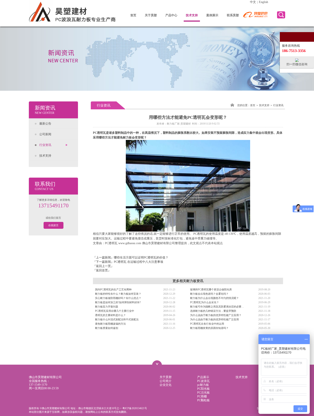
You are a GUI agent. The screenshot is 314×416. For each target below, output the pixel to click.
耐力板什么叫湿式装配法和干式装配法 (117, 319)
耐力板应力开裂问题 (106, 306)
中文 (253, 2)
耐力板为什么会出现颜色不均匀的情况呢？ (214, 298)
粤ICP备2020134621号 (134, 408)
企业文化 (166, 384)
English (263, 2)
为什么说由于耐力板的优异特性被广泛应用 (214, 319)
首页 (133, 15)
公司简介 (166, 381)
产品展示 (203, 377)
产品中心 (171, 15)
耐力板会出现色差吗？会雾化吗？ (209, 293)
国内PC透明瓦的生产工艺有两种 (113, 289)
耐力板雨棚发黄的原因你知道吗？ (209, 328)
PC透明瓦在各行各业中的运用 (207, 323)
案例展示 (212, 15)
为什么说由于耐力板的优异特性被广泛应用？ (215, 315)
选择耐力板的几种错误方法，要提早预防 (213, 310)
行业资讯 (45, 145)
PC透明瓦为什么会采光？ (204, 302)
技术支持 (192, 15)
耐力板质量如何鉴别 (106, 328)
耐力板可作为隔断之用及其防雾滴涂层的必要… (217, 306)
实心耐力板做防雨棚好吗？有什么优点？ (118, 298)
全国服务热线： (39, 382)
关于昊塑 (151, 15)
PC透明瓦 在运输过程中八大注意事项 (138, 261)
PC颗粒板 (203, 400)
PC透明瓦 (99, 132)
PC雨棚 (202, 396)
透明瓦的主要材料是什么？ (110, 315)
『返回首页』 (102, 270)
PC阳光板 (203, 388)
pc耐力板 (203, 384)
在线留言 (53, 225)
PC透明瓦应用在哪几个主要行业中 (114, 310)
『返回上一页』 (103, 266)
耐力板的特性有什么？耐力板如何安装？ (118, 293)
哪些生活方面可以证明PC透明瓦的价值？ (141, 257)
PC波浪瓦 (203, 381)
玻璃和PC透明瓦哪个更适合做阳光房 (211, 289)
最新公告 (45, 123)
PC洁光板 (203, 392)
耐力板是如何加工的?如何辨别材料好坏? (118, 302)
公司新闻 (45, 134)
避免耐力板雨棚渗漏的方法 (110, 323)
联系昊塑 (233, 15)
